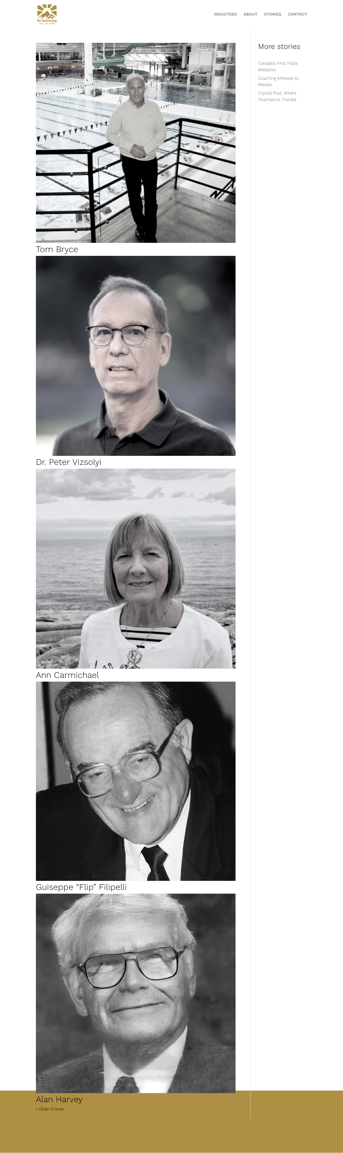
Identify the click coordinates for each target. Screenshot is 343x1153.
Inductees (225, 15)
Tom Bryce (57, 249)
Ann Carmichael (67, 675)
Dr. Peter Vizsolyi (68, 462)
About (250, 15)
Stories (272, 15)
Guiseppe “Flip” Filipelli (81, 887)
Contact (297, 15)
